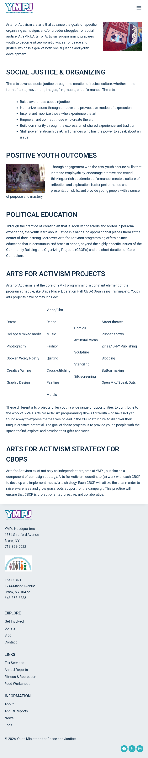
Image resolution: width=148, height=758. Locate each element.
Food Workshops (17, 684)
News (9, 718)
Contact (11, 642)
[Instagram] (139, 748)
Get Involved (14, 621)
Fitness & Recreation (20, 677)
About (9, 704)
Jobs (8, 725)
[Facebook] (124, 748)
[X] (132, 748)
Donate (10, 628)
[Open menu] (138, 8)
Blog (8, 635)
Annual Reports (16, 670)
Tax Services (14, 663)
